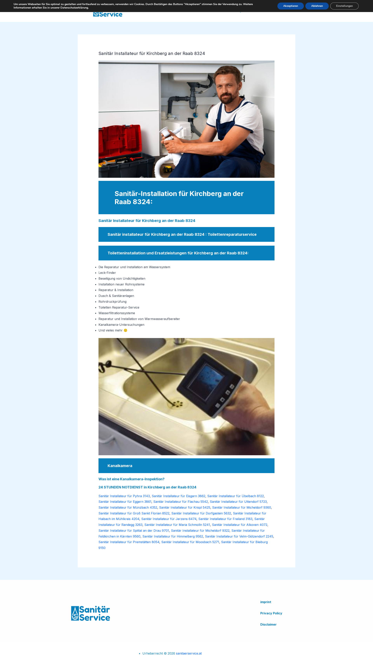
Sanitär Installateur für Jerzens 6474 (168, 519)
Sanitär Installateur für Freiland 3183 (225, 519)
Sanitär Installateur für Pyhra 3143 (124, 496)
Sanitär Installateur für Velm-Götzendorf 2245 (239, 536)
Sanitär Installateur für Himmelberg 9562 (172, 536)
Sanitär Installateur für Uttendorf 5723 (238, 502)
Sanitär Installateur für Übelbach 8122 (235, 496)
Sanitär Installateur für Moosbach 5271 (190, 542)
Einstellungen (344, 6)
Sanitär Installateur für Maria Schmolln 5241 (177, 525)
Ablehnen (317, 6)
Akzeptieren (290, 6)
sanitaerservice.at (189, 653)
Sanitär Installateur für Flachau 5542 (180, 502)
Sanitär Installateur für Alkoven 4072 (239, 525)
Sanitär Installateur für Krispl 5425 (184, 507)
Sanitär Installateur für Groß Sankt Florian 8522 (133, 513)
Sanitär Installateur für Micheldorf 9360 (241, 507)
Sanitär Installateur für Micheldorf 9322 (200, 530)
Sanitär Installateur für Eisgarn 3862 (178, 496)
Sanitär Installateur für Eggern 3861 (124, 502)
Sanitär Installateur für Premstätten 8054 (128, 542)
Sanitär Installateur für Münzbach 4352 (127, 507)
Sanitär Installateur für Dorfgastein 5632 (201, 513)
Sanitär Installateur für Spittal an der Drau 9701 (133, 530)
